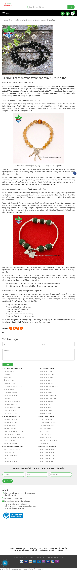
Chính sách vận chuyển (58, 548)
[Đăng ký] (68, 14)
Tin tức (30, 82)
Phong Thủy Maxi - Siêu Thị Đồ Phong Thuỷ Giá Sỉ (46, 557)
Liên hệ (60, 550)
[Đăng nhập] (63, 14)
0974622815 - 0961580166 (13, 498)
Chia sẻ (5, 329)
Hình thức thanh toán (38, 548)
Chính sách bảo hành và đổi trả (25, 550)
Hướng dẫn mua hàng (18, 548)
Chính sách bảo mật (47, 550)
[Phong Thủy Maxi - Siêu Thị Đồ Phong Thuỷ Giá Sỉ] (7, 4)
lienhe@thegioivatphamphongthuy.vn (17, 501)
